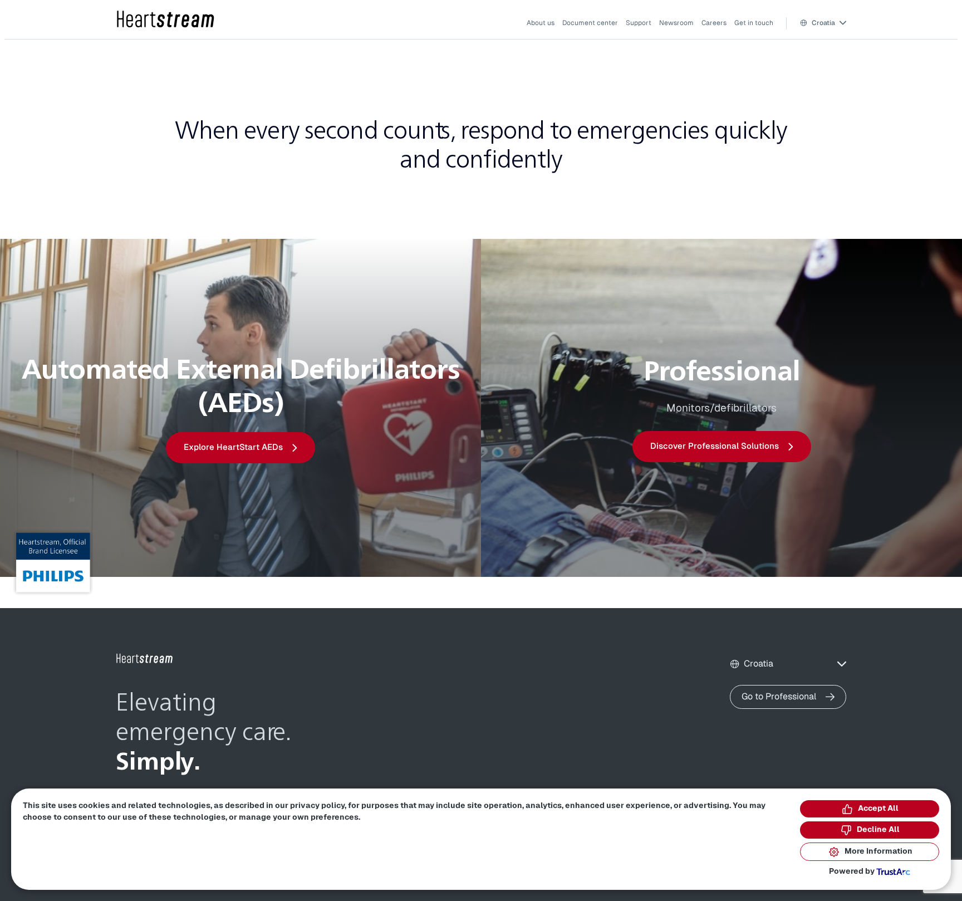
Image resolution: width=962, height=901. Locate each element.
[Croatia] (166, 20)
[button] (823, 23)
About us (540, 22)
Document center (590, 22)
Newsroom (676, 22)
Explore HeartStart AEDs (233, 447)
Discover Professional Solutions (714, 446)
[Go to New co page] (145, 659)
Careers (714, 22)
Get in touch (753, 22)
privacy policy (317, 806)
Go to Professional (779, 696)
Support (638, 22)
